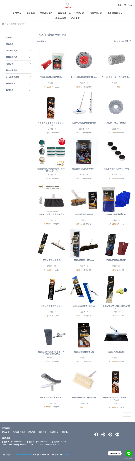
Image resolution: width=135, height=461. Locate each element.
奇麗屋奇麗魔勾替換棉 (116, 260)
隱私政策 (42, 432)
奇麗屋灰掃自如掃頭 (116, 352)
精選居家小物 (96, 13)
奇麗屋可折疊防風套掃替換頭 (51, 214)
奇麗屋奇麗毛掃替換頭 (84, 260)
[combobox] (41, 41)
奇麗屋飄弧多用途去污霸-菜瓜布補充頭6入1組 (51, 169)
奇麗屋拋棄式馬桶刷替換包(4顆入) (116, 307)
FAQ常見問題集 (19, 432)
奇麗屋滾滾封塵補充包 (84, 352)
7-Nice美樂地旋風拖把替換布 (84, 77)
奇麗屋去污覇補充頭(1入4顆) (116, 168)
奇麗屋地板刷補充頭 (84, 214)
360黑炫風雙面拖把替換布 (51, 77)
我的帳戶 (5, 432)
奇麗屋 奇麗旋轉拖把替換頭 (84, 123)
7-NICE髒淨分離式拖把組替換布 (116, 77)
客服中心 (65, 432)
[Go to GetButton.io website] (128, 458)
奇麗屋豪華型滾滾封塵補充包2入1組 (116, 398)
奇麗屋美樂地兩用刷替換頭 (84, 397)
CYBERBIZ (66, 454)
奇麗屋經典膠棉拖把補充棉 (51, 397)
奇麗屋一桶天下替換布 (116, 123)
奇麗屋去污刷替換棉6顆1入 (84, 168)
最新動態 (30, 13)
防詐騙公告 (54, 432)
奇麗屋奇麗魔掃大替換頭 (51, 306)
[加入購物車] (55, 61)
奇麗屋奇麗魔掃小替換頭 (84, 306)
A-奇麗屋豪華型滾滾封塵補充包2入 (51, 124)
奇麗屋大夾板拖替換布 (116, 214)
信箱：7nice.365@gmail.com (14, 444)
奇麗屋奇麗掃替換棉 (52, 260)
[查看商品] (48, 61)
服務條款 (32, 432)
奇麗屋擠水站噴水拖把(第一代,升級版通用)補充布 (51, 353)
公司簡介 (17, 13)
